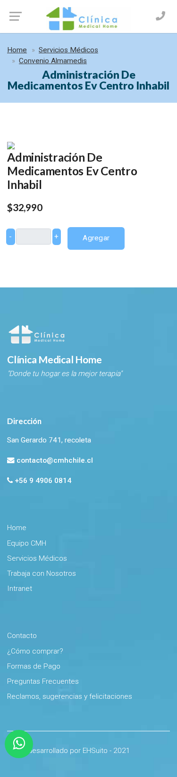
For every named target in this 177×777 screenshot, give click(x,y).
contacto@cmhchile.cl (55, 460)
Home (17, 50)
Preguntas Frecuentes (43, 681)
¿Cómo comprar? (35, 651)
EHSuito (95, 750)
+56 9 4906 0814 (43, 480)
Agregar (96, 238)
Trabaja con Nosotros (41, 573)
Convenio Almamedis (53, 61)
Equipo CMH (26, 543)
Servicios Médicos (68, 50)
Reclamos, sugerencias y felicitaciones (69, 696)
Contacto (22, 635)
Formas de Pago (33, 666)
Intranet (19, 588)
